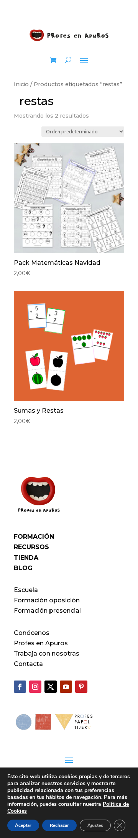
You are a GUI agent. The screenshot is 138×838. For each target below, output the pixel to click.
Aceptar (23, 825)
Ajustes (95, 825)
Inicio (21, 84)
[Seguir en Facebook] (20, 687)
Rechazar (59, 825)
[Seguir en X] (50, 687)
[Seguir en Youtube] (66, 687)
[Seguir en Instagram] (35, 687)
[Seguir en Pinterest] (81, 687)
